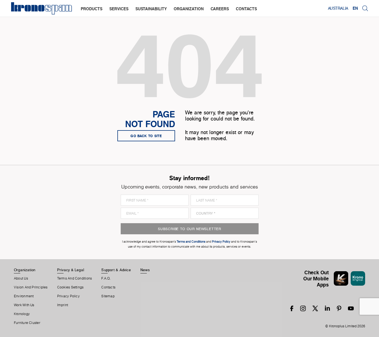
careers (220, 9)
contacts (246, 9)
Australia (338, 8)
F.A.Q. (106, 278)
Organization (25, 270)
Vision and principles (31, 287)
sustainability (151, 9)
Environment (24, 296)
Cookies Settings (70, 287)
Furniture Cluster (27, 323)
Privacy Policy (68, 296)
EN (355, 8)
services (118, 9)
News (145, 270)
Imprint (62, 305)
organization (189, 9)
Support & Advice (116, 270)
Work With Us (24, 305)
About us (21, 278)
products (91, 9)
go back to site (146, 135)
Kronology (22, 314)
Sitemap (108, 296)
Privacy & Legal (70, 270)
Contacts (108, 287)
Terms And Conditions (74, 278)
